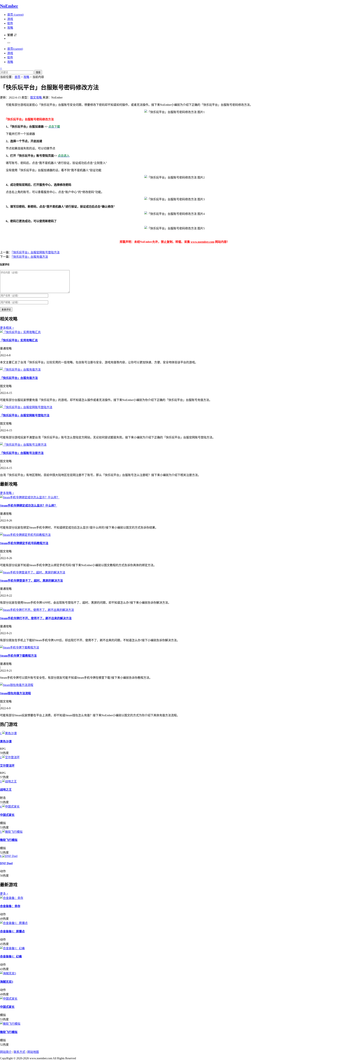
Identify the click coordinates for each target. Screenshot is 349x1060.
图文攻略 (36, 97)
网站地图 (33, 1051)
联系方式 (19, 1051)
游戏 (10, 19)
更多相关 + (7, 327)
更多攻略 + (7, 493)
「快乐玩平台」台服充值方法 (30, 256)
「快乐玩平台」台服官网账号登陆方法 (36, 252)
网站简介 (6, 1051)
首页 (15, 14)
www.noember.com (202, 241)
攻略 (10, 27)
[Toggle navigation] (8, 42)
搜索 (38, 72)
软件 (10, 23)
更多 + (4, 893)
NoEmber (9, 6)
